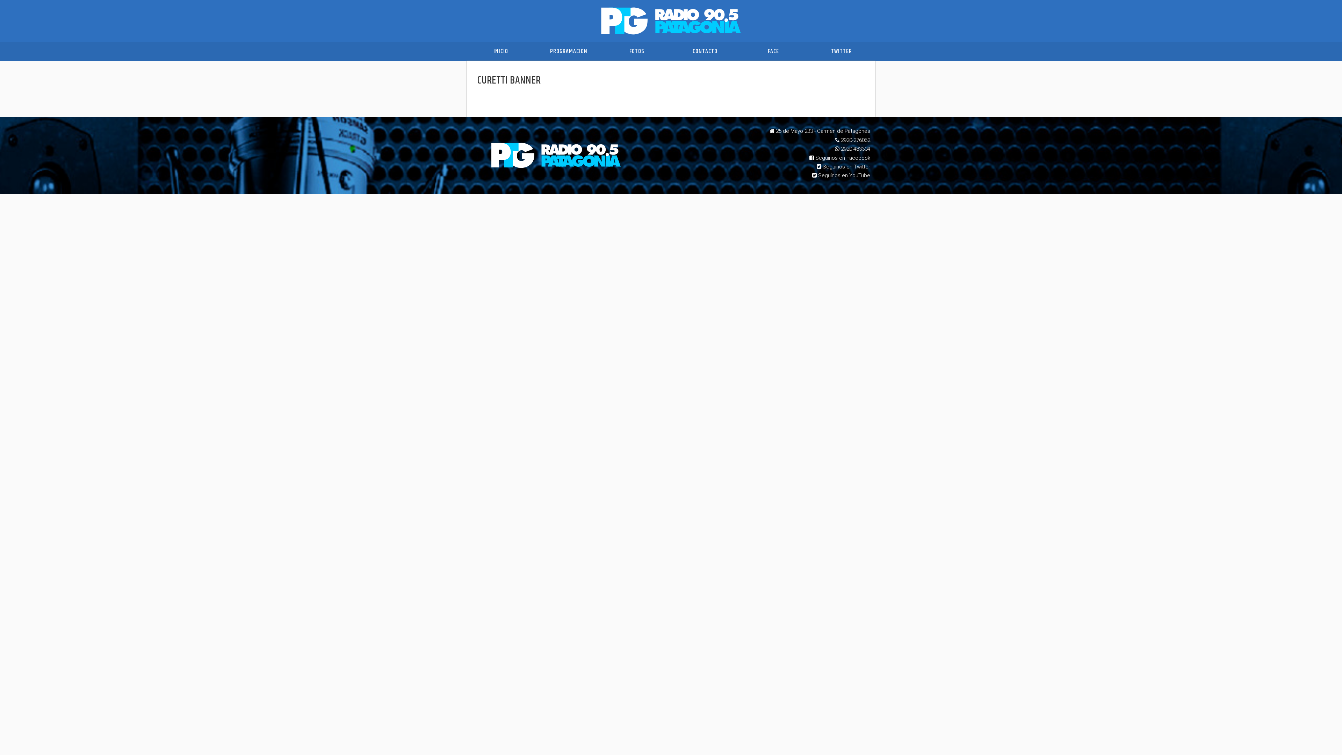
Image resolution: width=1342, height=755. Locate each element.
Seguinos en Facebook (842, 158)
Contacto (705, 51)
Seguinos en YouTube (843, 175)
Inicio (500, 51)
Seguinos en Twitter (845, 167)
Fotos (636, 51)
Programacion (568, 51)
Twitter (841, 51)
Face (773, 51)
